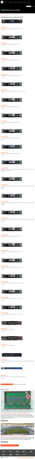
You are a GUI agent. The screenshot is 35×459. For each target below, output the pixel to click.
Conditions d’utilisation (29, 458)
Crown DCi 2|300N (4, 167)
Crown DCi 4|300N (4, 201)
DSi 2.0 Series (3, 27)
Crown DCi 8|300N (4, 234)
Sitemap (33, 458)
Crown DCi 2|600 (4, 58)
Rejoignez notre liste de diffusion (18, 457)
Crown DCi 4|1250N (4, 281)
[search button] (32, 6)
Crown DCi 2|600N (4, 184)
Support (29, 2)
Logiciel (24, 457)
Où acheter (27, 457)
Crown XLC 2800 (4, 344)
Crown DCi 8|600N (4, 250)
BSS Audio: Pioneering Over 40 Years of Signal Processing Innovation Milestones (15, 413)
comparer (2, 30)
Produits (5, 2)
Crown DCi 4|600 (4, 89)
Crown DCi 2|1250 (4, 136)
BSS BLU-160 (3, 375)
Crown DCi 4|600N (4, 218)
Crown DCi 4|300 (4, 74)
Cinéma (10, 14)
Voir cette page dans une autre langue (9, 445)
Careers (33, 457)
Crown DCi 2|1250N (4, 266)
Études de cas (10, 2)
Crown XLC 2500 (4, 328)
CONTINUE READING (4, 420)
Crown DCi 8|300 (4, 105)
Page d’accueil (3, 14)
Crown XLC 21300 (4, 359)
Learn (15, 2)
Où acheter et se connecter (21, 2)
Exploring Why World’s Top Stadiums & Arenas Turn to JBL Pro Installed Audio (14, 435)
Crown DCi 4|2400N (4, 312)
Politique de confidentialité (21, 458)
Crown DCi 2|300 (4, 42)
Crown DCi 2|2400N (4, 297)
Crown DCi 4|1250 (4, 152)
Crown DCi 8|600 (4, 121)
